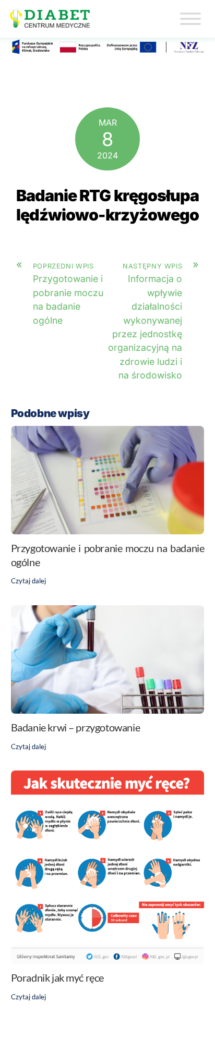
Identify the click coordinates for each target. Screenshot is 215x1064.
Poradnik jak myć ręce (57, 977)
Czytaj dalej (28, 581)
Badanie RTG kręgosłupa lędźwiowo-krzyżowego (107, 205)
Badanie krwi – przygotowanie (75, 727)
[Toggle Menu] (190, 19)
